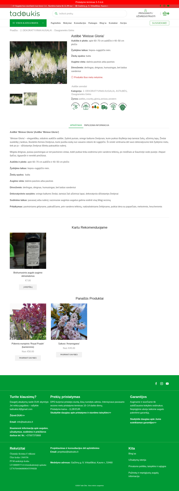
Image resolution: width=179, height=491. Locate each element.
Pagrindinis (56, 23)
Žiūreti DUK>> (17, 415)
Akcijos (123, 23)
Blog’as (103, 23)
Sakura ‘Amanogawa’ (69, 343)
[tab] (76, 125)
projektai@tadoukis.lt (67, 452)
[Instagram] (164, 6)
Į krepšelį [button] (27, 287)
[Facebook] (160, 6)
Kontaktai (113, 23)
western (112, 99)
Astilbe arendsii (79, 86)
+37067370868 (34, 435)
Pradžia (14, 30)
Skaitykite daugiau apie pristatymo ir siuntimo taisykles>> (80, 412)
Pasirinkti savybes (27, 358)
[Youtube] (168, 6)
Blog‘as (132, 453)
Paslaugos (92, 23)
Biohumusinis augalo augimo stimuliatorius (27, 274)
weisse (104, 99)
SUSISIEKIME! (159, 23)
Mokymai (67, 23)
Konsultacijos (80, 23)
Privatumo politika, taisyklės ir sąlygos (147, 466)
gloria (97, 99)
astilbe (82, 99)
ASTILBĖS (121, 91)
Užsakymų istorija (137, 460)
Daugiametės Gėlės (64, 30)
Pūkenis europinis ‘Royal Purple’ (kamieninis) (28, 345)
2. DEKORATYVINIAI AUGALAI (36, 30)
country (89, 99)
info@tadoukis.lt (25, 422)
